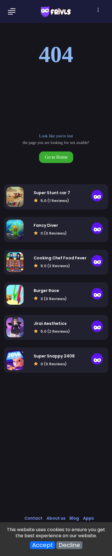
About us (56, 518)
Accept (42, 545)
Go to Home (56, 157)
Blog (74, 518)
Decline (69, 545)
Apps (88, 518)
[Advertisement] (56, 450)
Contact (33, 518)
